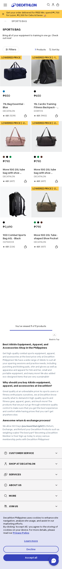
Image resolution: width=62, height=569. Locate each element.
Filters (12, 49)
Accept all (31, 557)
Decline (31, 549)
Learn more (31, 540)
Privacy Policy (21, 532)
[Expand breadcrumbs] (5, 21)
